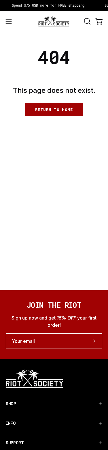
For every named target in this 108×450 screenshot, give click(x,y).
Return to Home (54, 109)
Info (11, 423)
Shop (11, 403)
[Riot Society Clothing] (54, 21)
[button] (87, 21)
